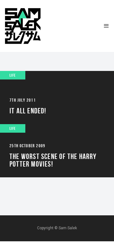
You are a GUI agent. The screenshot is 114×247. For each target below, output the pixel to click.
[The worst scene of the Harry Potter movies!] (57, 150)
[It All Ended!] (57, 97)
